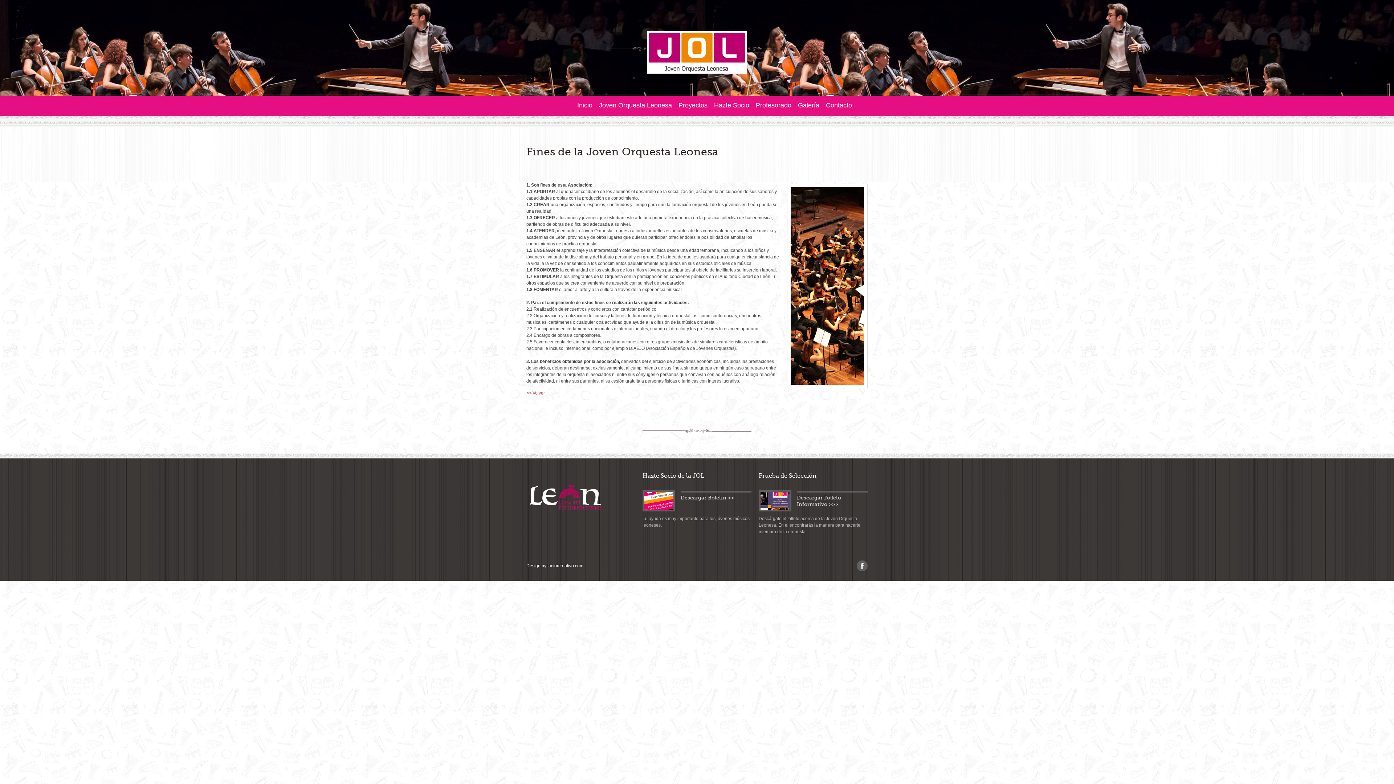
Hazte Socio (731, 105)
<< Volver (535, 393)
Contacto (839, 105)
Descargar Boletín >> (707, 498)
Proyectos (693, 105)
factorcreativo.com (565, 565)
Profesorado (773, 105)
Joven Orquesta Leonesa (635, 105)
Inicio (584, 105)
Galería (808, 105)
